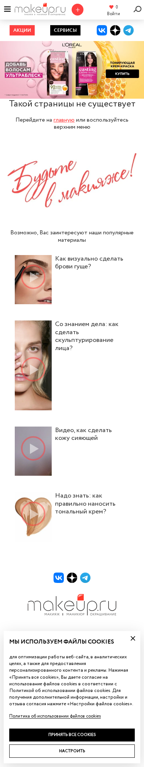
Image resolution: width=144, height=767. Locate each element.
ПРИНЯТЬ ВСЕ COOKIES (72, 735)
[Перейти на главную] (40, 13)
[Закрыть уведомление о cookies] (132, 638)
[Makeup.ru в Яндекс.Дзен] (115, 30)
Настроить (72, 751)
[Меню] (7, 8)
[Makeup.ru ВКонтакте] (102, 30)
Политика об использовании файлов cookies (55, 716)
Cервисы (65, 30)
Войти (113, 14)
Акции (22, 30)
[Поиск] (138, 9)
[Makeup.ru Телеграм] (128, 30)
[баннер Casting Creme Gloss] (72, 70)
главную (64, 120)
